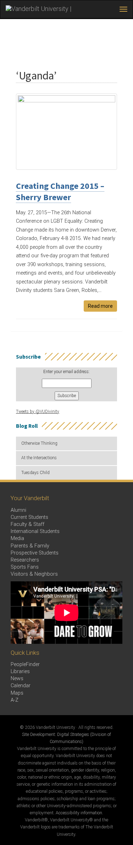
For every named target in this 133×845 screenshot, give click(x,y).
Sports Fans (25, 567)
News (17, 679)
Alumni (18, 510)
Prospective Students (35, 553)
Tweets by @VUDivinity (37, 411)
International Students (35, 531)
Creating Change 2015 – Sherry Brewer (60, 191)
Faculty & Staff (27, 524)
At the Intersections (39, 457)
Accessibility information (79, 812)
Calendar (21, 686)
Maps (17, 693)
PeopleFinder (25, 664)
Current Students (29, 517)
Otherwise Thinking (39, 443)
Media (17, 538)
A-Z (14, 700)
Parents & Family (30, 546)
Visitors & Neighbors (34, 574)
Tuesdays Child (35, 472)
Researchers (25, 560)
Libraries (20, 672)
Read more (100, 306)
